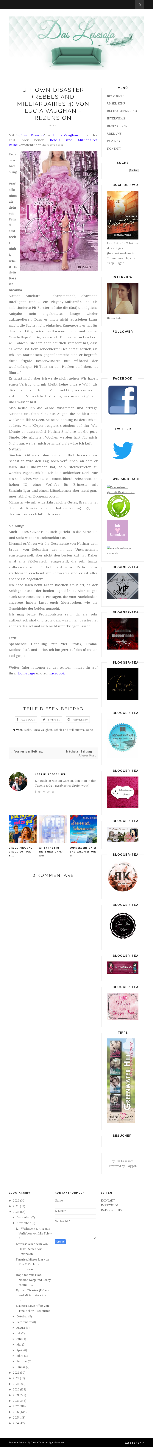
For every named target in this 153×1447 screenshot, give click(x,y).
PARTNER (113, 141)
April (19, 1350)
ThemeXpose (37, 1442)
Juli (18, 1333)
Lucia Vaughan (42, 730)
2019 (16, 1395)
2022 (16, 1378)
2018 (16, 1400)
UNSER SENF (116, 103)
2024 (16, 1212)
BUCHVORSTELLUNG (122, 111)
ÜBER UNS (114, 133)
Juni (19, 1339)
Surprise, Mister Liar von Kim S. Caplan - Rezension (32, 1264)
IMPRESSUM (109, 1205)
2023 (16, 1372)
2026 (16, 1200)
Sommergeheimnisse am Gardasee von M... (83, 851)
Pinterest (80, 719)
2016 (16, 1412)
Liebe (27, 730)
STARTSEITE (115, 96)
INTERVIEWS (116, 118)
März (20, 1355)
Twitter (54, 719)
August (21, 1327)
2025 (16, 1206)
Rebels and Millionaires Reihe (73, 730)
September (24, 1322)
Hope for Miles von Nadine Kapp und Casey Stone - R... (33, 1280)
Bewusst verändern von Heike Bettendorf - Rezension (32, 1249)
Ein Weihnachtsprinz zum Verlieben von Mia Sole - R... (34, 1233)
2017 (16, 1406)
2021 (16, 1384)
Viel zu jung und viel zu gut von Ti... (21, 851)
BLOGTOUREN (117, 126)
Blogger (131, 1166)
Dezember (23, 1217)
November (24, 1223)
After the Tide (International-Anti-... (51, 851)
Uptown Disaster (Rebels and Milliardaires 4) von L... (33, 1295)
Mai (19, 1344)
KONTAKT (114, 148)
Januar (21, 1367)
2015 (16, 1417)
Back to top (133, 1442)
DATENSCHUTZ (111, 1210)
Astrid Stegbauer (50, 774)
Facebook (28, 719)
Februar (22, 1361)
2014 (16, 1423)
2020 (16, 1389)
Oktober (22, 1316)
